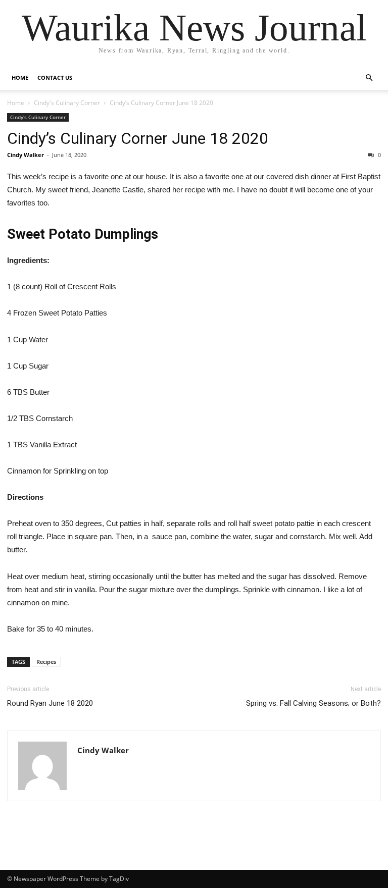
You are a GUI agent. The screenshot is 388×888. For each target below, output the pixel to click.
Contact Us (54, 77)
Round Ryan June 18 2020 (50, 703)
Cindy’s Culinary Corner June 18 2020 (137, 138)
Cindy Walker (25, 155)
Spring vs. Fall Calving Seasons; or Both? (313, 703)
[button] (369, 78)
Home (20, 77)
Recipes (46, 661)
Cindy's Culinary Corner (67, 102)
